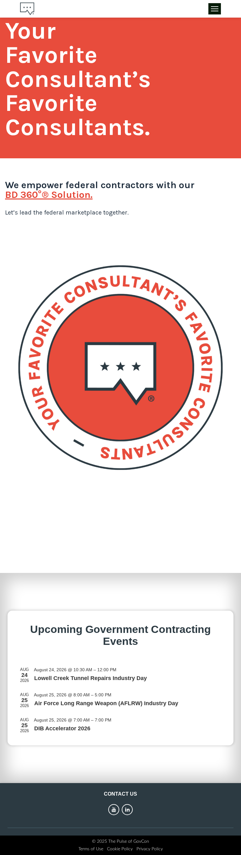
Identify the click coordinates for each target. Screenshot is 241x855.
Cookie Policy (120, 849)
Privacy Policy (150, 849)
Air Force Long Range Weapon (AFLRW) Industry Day (106, 703)
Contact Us (120, 794)
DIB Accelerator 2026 (62, 728)
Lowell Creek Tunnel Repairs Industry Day (90, 678)
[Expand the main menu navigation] (214, 8)
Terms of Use (90, 849)
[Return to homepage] (27, 9)
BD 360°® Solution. (49, 194)
